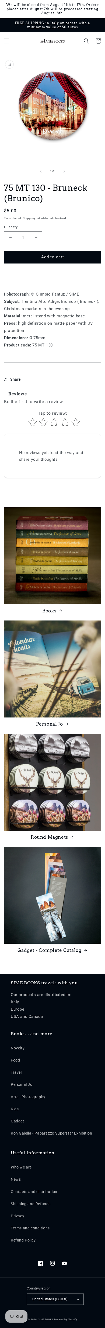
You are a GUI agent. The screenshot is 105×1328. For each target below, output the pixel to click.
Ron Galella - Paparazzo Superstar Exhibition (51, 1133)
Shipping (29, 218)
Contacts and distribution (34, 1192)
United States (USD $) (50, 1299)
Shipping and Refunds (31, 1204)
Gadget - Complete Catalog (50, 950)
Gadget (17, 1121)
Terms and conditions (30, 1228)
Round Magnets (49, 837)
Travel (16, 1072)
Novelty (17, 1048)
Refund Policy (23, 1240)
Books (49, 610)
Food (15, 1060)
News (16, 1179)
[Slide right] (64, 171)
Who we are (21, 1167)
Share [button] (15, 379)
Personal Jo (49, 724)
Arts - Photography (28, 1097)
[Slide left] (41, 171)
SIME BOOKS (45, 1319)
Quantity (11, 227)
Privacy (17, 1216)
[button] (7, 41)
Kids (15, 1109)
